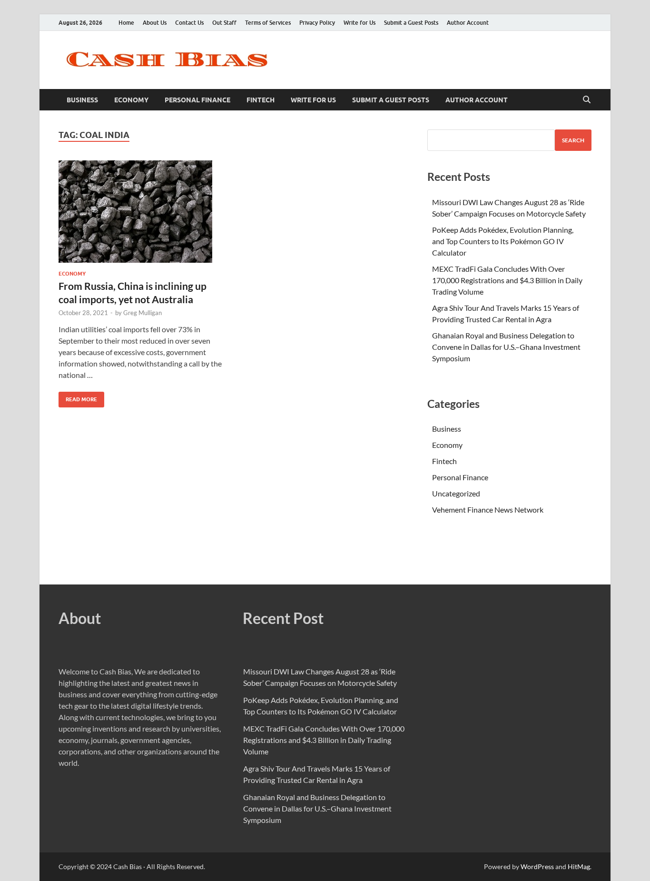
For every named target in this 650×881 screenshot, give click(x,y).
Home (126, 22)
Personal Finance (197, 100)
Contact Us (189, 22)
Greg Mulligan (142, 313)
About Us (155, 22)
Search (573, 140)
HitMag (579, 866)
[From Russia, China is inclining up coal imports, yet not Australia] (141, 211)
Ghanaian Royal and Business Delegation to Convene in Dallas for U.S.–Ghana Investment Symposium (506, 347)
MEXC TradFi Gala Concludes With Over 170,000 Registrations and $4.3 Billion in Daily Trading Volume (507, 280)
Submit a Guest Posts (411, 22)
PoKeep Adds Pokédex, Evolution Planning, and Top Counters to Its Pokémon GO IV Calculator (502, 241)
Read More (78, 397)
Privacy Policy (317, 22)
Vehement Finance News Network (487, 509)
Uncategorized (456, 493)
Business (82, 100)
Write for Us (359, 22)
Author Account (468, 22)
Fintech (260, 100)
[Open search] (587, 100)
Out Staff (224, 22)
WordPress (537, 866)
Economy (131, 100)
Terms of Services (268, 22)
